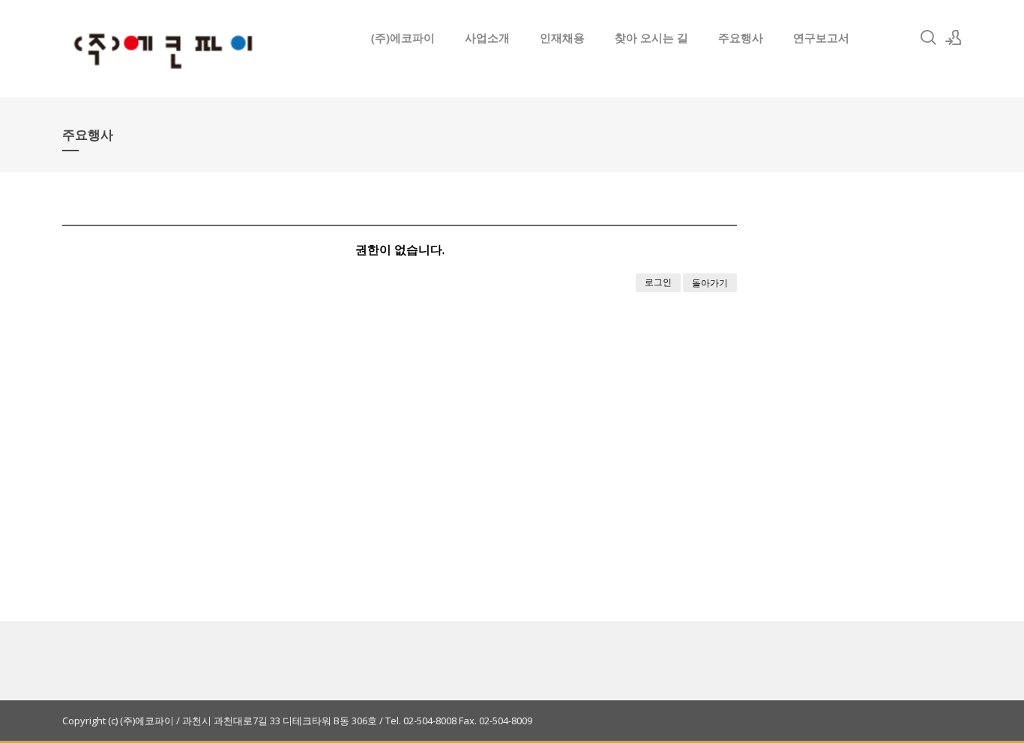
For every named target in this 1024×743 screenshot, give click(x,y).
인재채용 (562, 37)
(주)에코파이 (403, 37)
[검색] (928, 37)
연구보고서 (821, 37)
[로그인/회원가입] (953, 37)
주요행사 (740, 37)
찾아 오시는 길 (651, 37)
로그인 (658, 282)
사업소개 (487, 37)
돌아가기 (710, 282)
